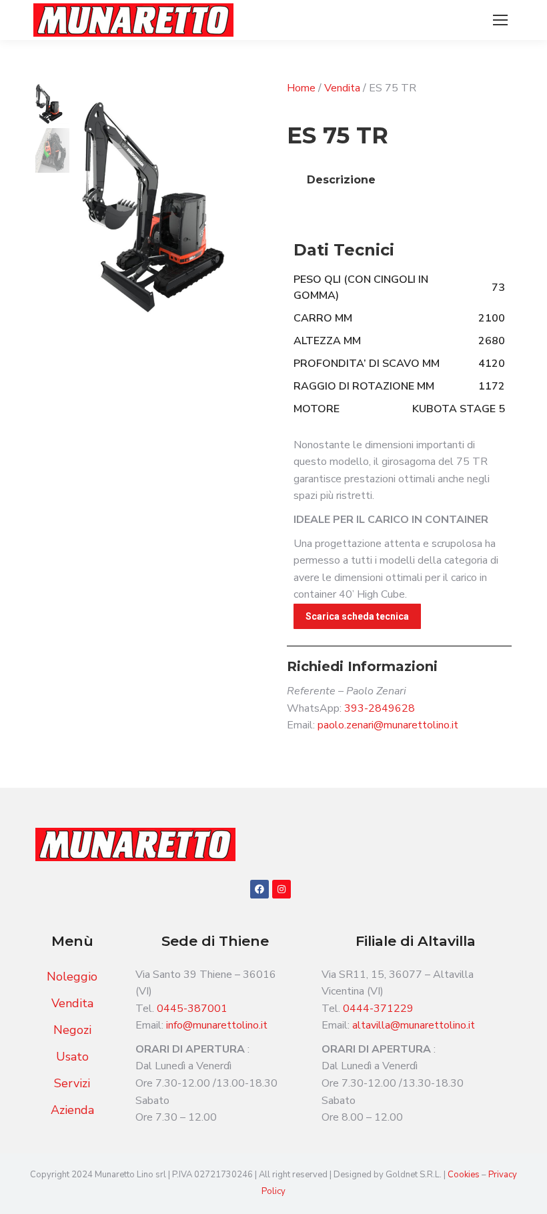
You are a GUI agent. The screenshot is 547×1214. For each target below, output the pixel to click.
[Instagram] (281, 889)
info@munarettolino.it (216, 1025)
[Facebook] (259, 889)
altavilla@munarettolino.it (413, 1025)
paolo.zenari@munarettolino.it (388, 725)
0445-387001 (192, 1008)
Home (301, 88)
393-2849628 (379, 708)
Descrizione (341, 179)
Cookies (465, 1175)
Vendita (342, 88)
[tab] (341, 180)
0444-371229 (378, 1008)
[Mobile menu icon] (500, 20)
